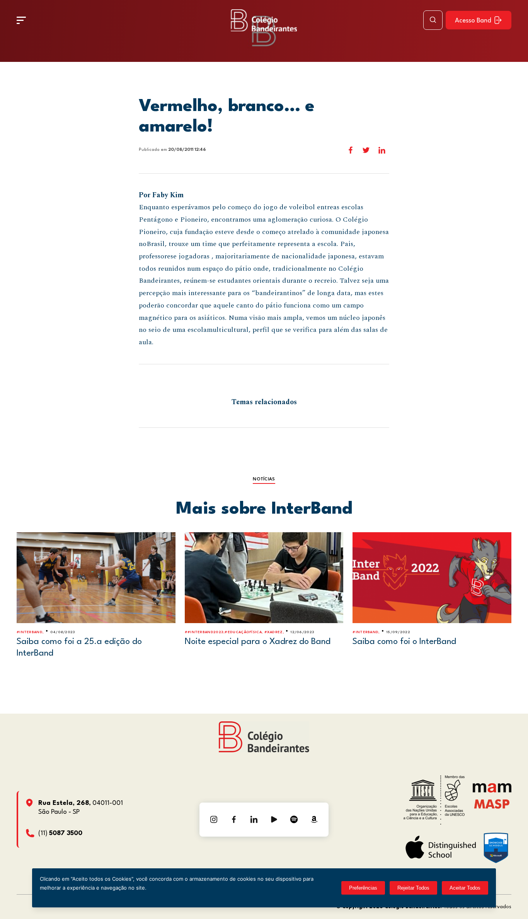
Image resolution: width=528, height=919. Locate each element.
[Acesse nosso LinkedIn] (254, 819)
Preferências (363, 888)
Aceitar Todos (465, 888)
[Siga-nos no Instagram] (213, 819)
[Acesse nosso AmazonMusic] (314, 819)
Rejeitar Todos (413, 888)
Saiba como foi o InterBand (404, 641)
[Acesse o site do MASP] (491, 803)
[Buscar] (433, 20)
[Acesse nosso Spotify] (294, 819)
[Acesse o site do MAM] (492, 790)
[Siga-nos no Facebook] (234, 819)
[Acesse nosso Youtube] (274, 819)
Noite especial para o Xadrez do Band (257, 641)
